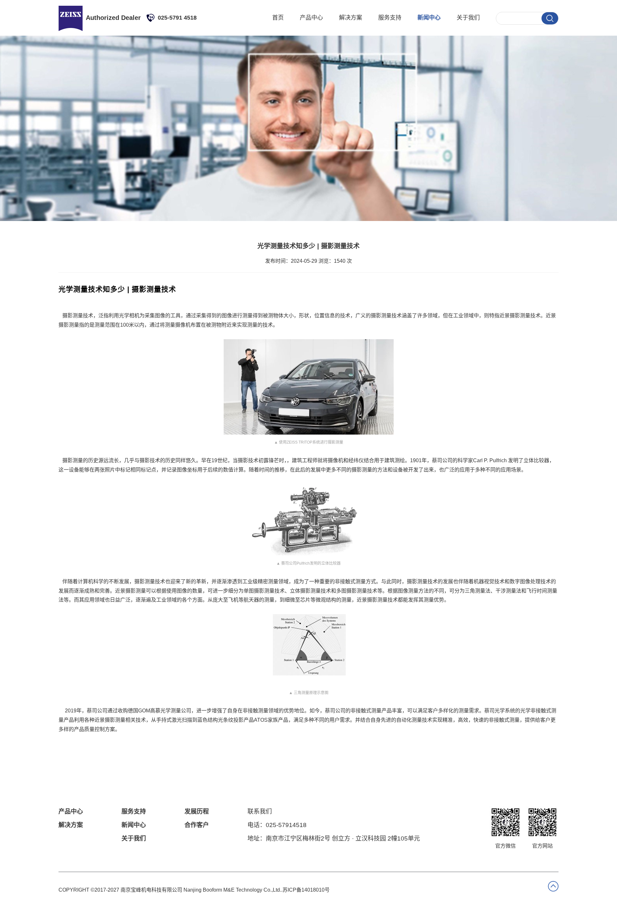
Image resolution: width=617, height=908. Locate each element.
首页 (278, 17)
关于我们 (468, 17)
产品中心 (311, 17)
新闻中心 (429, 17)
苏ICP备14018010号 (306, 890)
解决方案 (350, 17)
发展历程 (196, 811)
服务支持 (389, 17)
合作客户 (196, 825)
